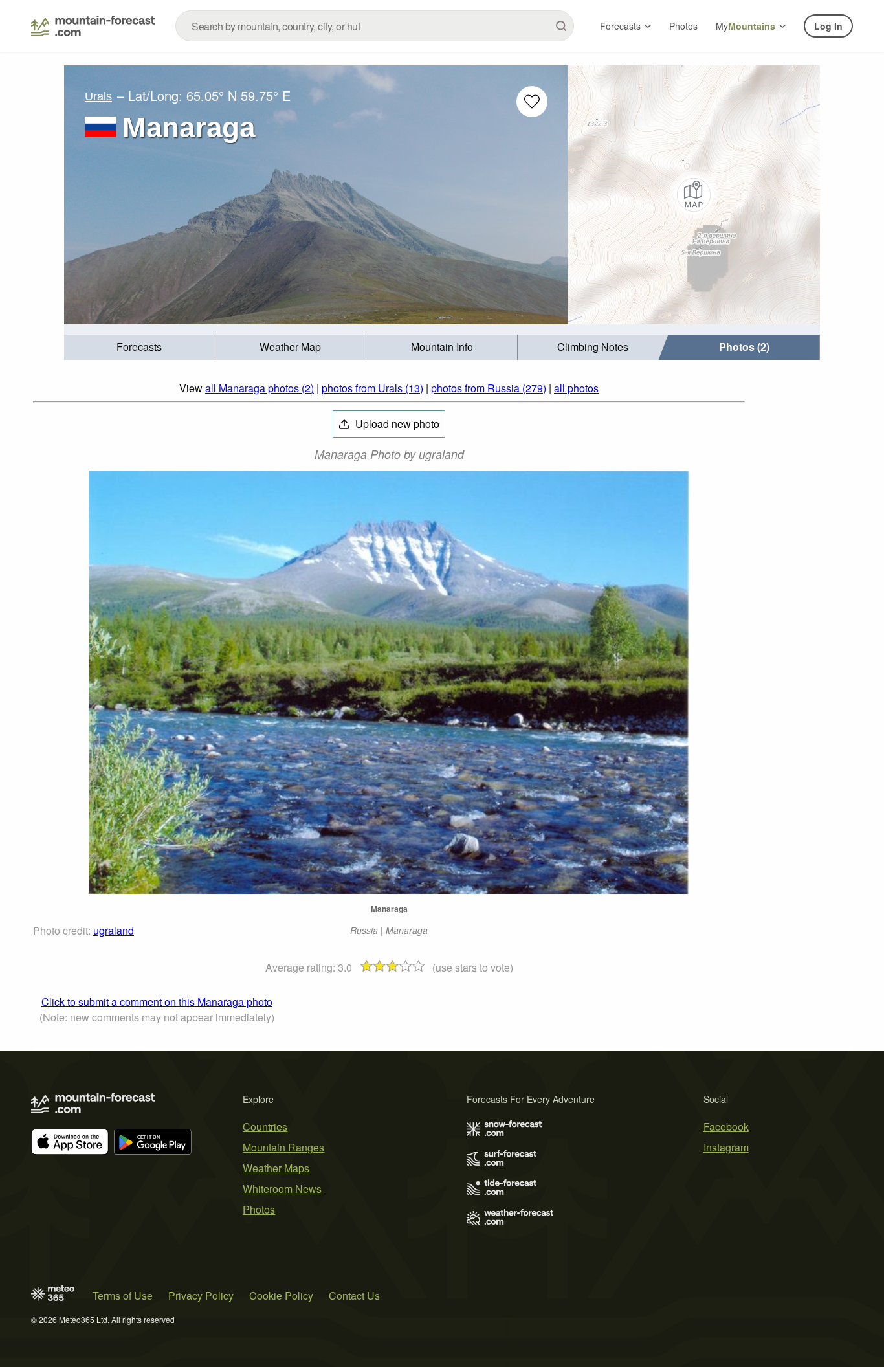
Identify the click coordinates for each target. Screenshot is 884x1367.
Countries (265, 1126)
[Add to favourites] (531, 101)
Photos (683, 25)
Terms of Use (123, 1295)
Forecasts (620, 25)
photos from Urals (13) (372, 388)
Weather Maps (276, 1168)
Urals (98, 96)
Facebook (726, 1126)
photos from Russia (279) (488, 388)
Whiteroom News (282, 1188)
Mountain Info (442, 346)
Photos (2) (744, 346)
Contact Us (354, 1295)
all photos (576, 388)
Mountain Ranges (283, 1147)
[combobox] (374, 25)
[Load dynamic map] (694, 194)
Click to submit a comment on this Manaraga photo (156, 1001)
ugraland (113, 930)
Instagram (726, 1147)
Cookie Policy (281, 1295)
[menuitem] (139, 347)
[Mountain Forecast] (93, 26)
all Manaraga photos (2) (259, 388)
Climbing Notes (592, 346)
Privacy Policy (201, 1295)
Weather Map (290, 346)
